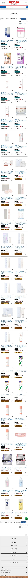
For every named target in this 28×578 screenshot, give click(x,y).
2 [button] (21, 23)
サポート (14, 559)
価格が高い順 (18, 18)
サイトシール (14, 562)
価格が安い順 (12, 18)
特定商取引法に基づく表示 (6, 570)
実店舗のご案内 (4, 575)
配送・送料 (14, 545)
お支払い (14, 542)
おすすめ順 (7, 18)
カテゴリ (14, 538)
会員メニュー (14, 555)
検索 (27, 7)
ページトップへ (26, 535)
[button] (26, 23)
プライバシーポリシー (5, 572)
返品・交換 (14, 549)
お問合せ (14, 552)
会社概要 (2, 567)
